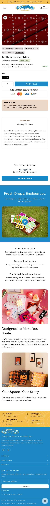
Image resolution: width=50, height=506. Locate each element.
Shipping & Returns (25, 125)
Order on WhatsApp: (19, 106)
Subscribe (25, 486)
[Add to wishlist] (43, 17)
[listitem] (3, 450)
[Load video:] (25, 221)
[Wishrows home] (10, 431)
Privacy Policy (6, 503)
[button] (47, 7)
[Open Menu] (7, 8)
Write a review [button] (25, 178)
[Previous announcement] (2, 2)
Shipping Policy (32, 503)
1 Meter (5, 77)
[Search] (41, 7)
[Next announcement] (48, 2)
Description (25, 120)
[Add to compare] (43, 20)
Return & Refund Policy (18, 503)
